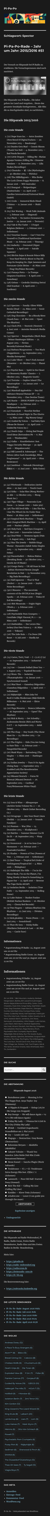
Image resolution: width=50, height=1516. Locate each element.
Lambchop (11, 1419)
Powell (9, 1434)
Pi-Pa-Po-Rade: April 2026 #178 (22, 1322)
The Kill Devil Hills (23, 1042)
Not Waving (30, 1026)
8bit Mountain (21, 998)
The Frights (24, 1039)
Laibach (26, 1414)
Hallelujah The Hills (15, 1388)
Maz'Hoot (7, 1026)
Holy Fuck (15, 1016)
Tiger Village (9, 1044)
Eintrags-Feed (13, 1495)
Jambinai (25, 1019)
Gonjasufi (33, 1378)
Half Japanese (30, 1014)
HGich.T (34, 1388)
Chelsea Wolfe (13, 1363)
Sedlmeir (11, 1450)
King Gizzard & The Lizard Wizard (22, 1409)
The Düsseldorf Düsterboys (20, 1460)
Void (28, 1047)
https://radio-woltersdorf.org (20, 1265)
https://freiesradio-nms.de (19, 1271)
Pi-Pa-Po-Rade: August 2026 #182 (23, 1308)
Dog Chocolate (15, 1008)
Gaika (37, 1011)
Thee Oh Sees (36, 1042)
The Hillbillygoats (36, 1039)
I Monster (23, 1016)
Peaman (18, 1029)
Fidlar (40, 1373)
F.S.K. (29, 1373)
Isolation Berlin (15, 1019)
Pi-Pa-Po (10, 8)
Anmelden (11, 1491)
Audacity (30, 998)
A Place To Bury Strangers (18, 1348)
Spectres (20, 1036)
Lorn (34, 1419)
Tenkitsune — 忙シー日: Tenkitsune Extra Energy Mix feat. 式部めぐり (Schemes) (23, 1172)
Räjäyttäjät (8, 1034)
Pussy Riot (11, 1444)
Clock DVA (16, 1006)
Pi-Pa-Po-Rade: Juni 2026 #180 (21, 1315)
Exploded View (13, 1373)
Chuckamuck (32, 1363)
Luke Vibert (8, 1024)
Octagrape (40, 1026)
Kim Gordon (12, 1404)
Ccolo (40, 1003)
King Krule (11, 1414)
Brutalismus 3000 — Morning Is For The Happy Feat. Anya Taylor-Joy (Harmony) (23, 1100)
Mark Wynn (18, 1024)
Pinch (37, 1029)
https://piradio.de (15, 1261)
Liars (24, 1419)
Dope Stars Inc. (27, 1008)
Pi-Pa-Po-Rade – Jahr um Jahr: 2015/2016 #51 (24, 48)
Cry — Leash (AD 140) (18, 1135)
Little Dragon (29, 1021)
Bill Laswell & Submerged (31, 1001)
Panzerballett (9, 1029)
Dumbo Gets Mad (11, 1011)
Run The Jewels (30, 1034)
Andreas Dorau (14, 1342)
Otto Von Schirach (28, 1429)
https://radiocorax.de (16, 1268)
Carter (34, 1003)
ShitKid (10, 1455)
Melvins (10, 1429)
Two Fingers (33, 1044)
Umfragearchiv (13, 1217)
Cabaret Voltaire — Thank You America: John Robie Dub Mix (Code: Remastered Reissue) (22, 1155)
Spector (13, 1036)
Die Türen (28, 1368)
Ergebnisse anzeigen (25, 1211)
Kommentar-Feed (15, 1498)
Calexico (29, 1358)
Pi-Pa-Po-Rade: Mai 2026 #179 (21, 1319)
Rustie (39, 1034)
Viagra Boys (12, 1470)
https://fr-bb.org (14, 1275)
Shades (7, 1036)
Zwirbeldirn (11, 1049)
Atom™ (10, 1353)
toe (16, 1044)
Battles (17, 1001)
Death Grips (12, 1368)
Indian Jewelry (34, 1016)
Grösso (6, 1014)
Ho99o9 (10, 1393)
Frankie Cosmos (14, 1378)
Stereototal (29, 1036)
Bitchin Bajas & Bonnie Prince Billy (17, 1003)
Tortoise (21, 1044)
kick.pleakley (18, 1021)
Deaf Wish (36, 1006)
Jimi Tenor (34, 1019)
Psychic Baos (31, 1031)
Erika (21, 1011)
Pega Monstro (28, 1029)
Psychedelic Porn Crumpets (15, 1031)
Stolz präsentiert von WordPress (25, 1511)
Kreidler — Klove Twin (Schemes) (24, 1192)
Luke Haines (40, 1021)
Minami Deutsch (18, 1026)
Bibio (22, 1353)
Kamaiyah (8, 1021)
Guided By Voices (17, 1014)
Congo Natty (26, 1006)
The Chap (15, 1039)
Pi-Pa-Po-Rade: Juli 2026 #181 (21, 1312)
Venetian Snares (18, 1047)
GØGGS (33, 1383)
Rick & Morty (18, 1034)
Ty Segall (30, 1465)
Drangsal (37, 1008)
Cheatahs (7, 1006)
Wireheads (34, 1047)
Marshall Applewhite (32, 1024)
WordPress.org (13, 1501)
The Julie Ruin (9, 1042)
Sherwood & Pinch (29, 1450)
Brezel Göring (13, 1358)
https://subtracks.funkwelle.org (21, 1288)
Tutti (26, 1044)
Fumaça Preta (29, 1011)
